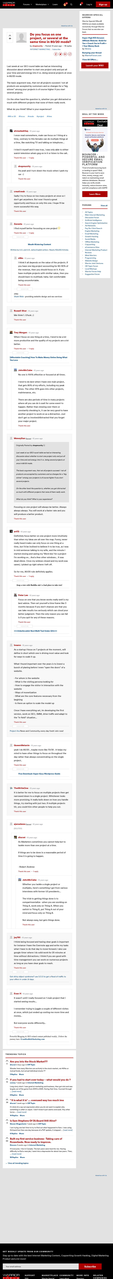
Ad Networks (90, 225)
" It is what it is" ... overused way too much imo (37, 1100)
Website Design (91, 260)
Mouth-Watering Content (39, 244)
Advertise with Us (67, 26)
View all (104, 205)
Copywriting (90, 244)
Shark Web (19, 296)
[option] (94, 158)
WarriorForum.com (93, 55)
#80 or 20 (12, 116)
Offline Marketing (92, 242)
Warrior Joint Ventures (94, 263)
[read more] (16, 1091)
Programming (90, 258)
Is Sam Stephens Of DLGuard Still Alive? (33, 1120)
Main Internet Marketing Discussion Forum (95, 216)
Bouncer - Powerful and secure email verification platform (93, 159)
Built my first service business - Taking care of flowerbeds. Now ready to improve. (36, 1140)
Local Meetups (91, 268)
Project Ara (15, 731)
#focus (22, 116)
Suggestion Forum (92, 274)
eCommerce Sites (92, 247)
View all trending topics (17, 1163)
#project (40, 116)
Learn (56, 4)
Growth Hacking (91, 236)
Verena (88, 48)
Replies (13, 1074)
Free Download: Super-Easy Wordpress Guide (39, 773)
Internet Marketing (35, 1082)
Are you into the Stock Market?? (29, 1061)
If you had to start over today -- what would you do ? (40, 1079)
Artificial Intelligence (93, 220)
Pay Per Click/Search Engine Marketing (93, 229)
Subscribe (56, 49)
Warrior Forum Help (93, 271)
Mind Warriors (91, 255)
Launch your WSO (95, 65)
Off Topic (31, 1064)
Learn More (94, 194)
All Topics (89, 212)
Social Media (90, 239)
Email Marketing (91, 233)
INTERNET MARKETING (40, 49)
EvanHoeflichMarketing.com (33, 1039)
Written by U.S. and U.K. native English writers (29, 250)
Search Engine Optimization (96, 223)
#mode (31, 116)
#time (49, 116)
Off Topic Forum (91, 266)
